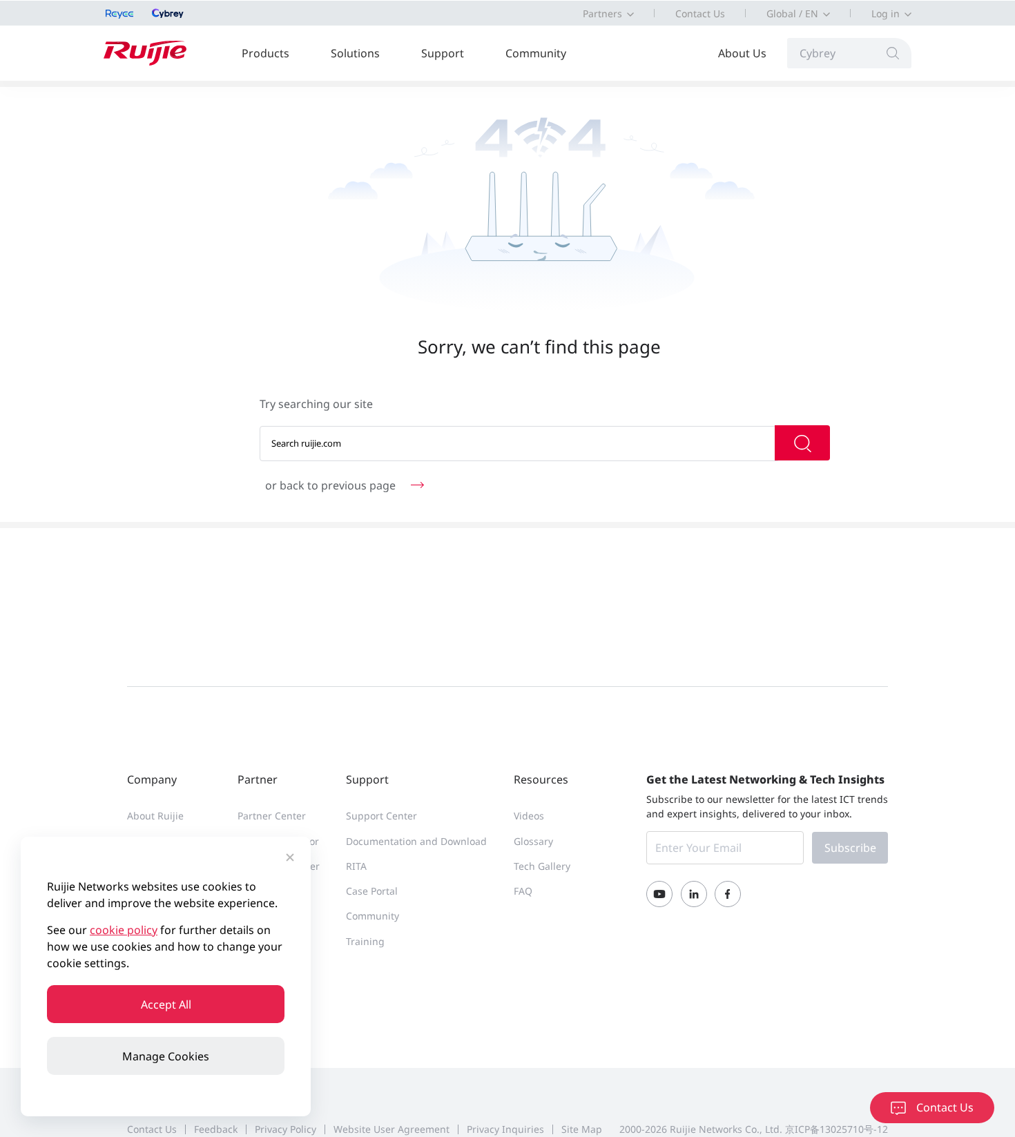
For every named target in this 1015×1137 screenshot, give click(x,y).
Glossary (533, 841)
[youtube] (659, 894)
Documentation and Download (416, 841)
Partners (602, 13)
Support (442, 53)
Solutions (355, 53)
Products (265, 53)
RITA (356, 866)
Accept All (166, 1004)
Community (535, 53)
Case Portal (372, 890)
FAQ (523, 890)
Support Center (381, 815)
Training (365, 941)
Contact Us (700, 13)
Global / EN (792, 13)
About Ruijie (155, 815)
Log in (885, 13)
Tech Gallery (542, 866)
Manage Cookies (165, 1056)
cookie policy (123, 929)
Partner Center (272, 815)
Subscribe (850, 847)
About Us (742, 53)
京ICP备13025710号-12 (836, 1129)
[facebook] (728, 894)
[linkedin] (694, 894)
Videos (529, 815)
